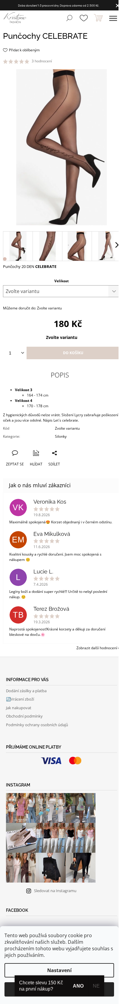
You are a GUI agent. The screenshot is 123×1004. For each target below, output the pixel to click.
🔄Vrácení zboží (20, 699)
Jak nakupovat (18, 707)
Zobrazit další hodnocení (96, 647)
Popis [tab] (60, 374)
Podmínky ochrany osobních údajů (37, 724)
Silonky (61, 436)
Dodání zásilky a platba (26, 690)
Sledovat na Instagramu (55, 890)
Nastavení (59, 970)
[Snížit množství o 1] (23, 353)
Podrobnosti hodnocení (73, 61)
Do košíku (73, 352)
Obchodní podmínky (24, 716)
